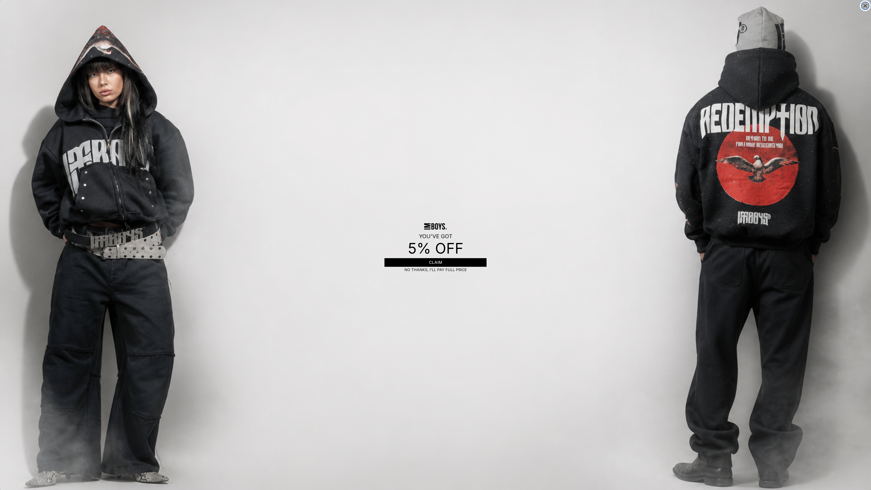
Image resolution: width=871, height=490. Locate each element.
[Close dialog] (865, 6)
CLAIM (435, 262)
